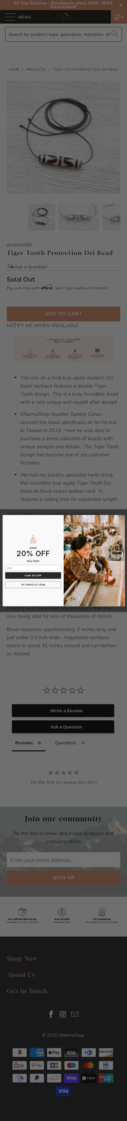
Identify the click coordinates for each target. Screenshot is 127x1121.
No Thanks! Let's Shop (33, 584)
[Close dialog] (121, 518)
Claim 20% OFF (33, 575)
